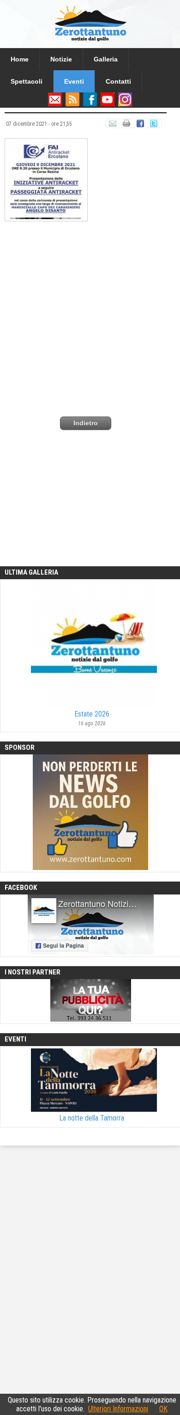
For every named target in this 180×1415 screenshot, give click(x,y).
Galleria (106, 59)
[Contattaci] (55, 104)
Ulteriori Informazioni (118, 1408)
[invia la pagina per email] (112, 125)
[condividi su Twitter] (154, 125)
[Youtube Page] (107, 104)
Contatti (118, 81)
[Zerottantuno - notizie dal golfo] (90, 43)
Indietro (85, 423)
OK (163, 1408)
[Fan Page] (90, 104)
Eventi (74, 81)
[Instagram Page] (125, 104)
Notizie (61, 59)
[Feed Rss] (72, 104)
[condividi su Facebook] (140, 125)
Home (20, 59)
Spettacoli (26, 81)
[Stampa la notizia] (126, 125)
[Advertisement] (90, 312)
